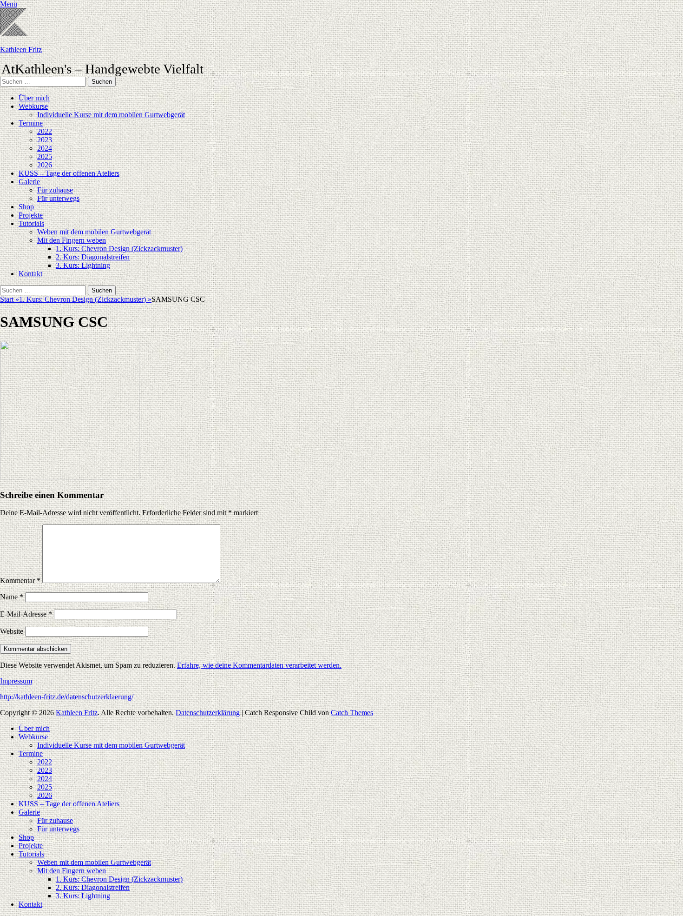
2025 (44, 156)
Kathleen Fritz (21, 49)
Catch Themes (352, 713)
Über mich (34, 98)
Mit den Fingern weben (71, 240)
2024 (44, 148)
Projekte (31, 215)
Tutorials (31, 223)
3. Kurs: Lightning (83, 265)
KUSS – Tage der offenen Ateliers (69, 173)
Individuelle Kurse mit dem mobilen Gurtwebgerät (111, 115)
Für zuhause (55, 190)
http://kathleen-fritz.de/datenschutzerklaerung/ (66, 697)
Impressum (16, 681)
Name (11, 597)
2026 (44, 165)
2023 (44, 140)
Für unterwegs (58, 198)
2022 (44, 131)
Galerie (29, 182)
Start (9, 299)
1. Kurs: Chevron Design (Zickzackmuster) (119, 248)
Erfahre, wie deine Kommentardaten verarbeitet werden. (259, 665)
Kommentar (20, 580)
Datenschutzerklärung (208, 713)
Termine (31, 123)
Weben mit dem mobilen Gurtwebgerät (94, 232)
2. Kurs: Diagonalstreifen (93, 257)
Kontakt (30, 274)
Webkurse (33, 106)
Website (11, 631)
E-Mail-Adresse (26, 614)
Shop (26, 207)
